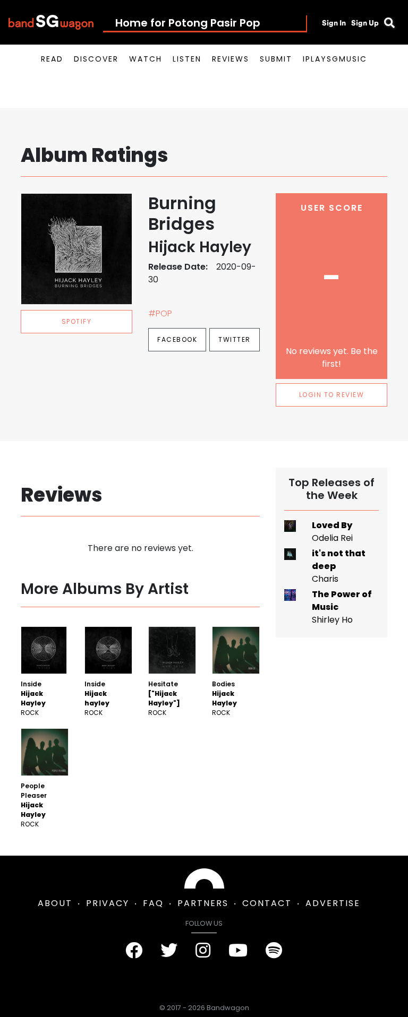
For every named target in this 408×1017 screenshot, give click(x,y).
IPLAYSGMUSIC (335, 59)
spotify (77, 321)
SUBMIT (276, 59)
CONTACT (267, 903)
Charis (325, 579)
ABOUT (55, 903)
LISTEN (187, 59)
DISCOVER (96, 59)
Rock (30, 712)
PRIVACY (107, 903)
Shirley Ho (332, 620)
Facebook (177, 339)
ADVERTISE (332, 903)
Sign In (334, 23)
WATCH (145, 59)
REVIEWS (230, 59)
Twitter (234, 339)
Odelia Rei (332, 538)
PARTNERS (202, 903)
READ (52, 59)
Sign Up (365, 23)
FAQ (153, 903)
